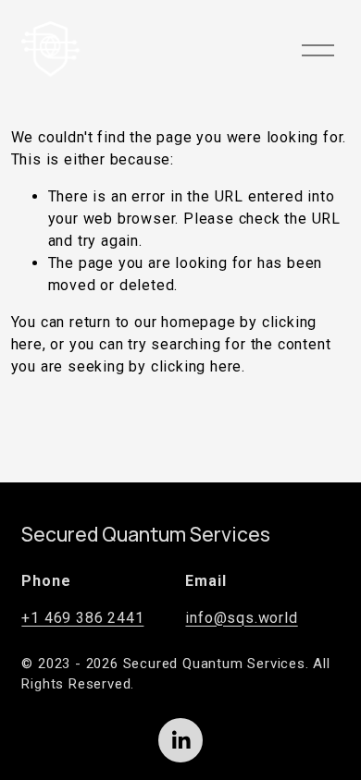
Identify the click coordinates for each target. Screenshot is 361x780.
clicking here (196, 366)
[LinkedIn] (180, 740)
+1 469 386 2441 (82, 618)
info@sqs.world (241, 618)
